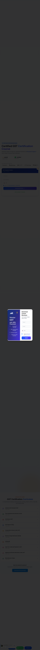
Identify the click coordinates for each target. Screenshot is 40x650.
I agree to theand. (27, 334)
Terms (29, 333)
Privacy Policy (27, 334)
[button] (23, 330)
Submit (26, 337)
